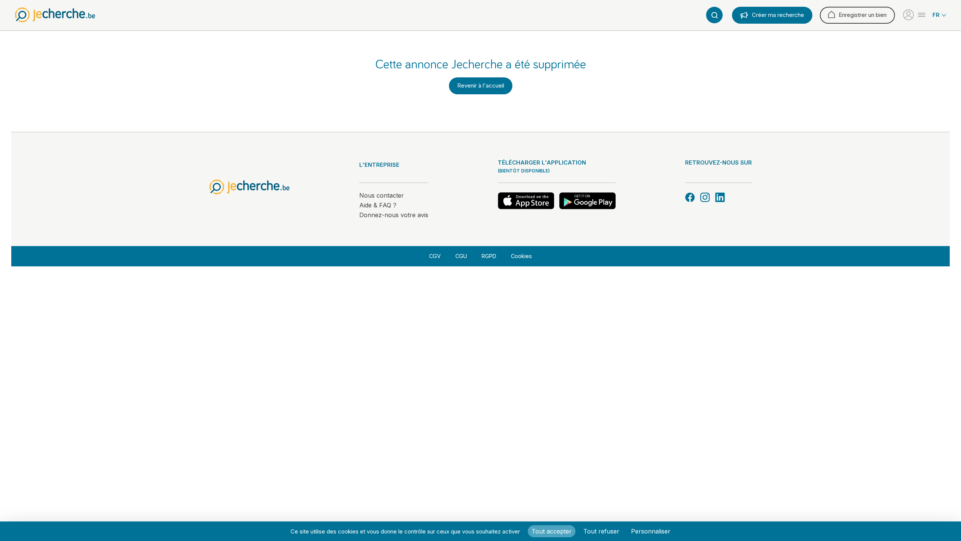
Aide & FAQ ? (377, 205)
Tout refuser (601, 531)
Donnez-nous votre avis (393, 215)
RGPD (489, 256)
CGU (461, 256)
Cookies (521, 256)
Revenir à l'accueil (480, 85)
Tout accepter (552, 531)
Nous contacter (381, 195)
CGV (435, 256)
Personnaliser (650, 531)
